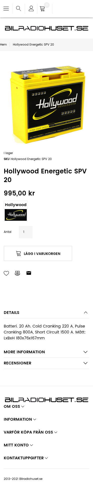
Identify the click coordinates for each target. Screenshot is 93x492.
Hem (3, 44)
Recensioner (17, 363)
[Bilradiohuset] (46, 28)
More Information (24, 352)
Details (11, 312)
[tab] (46, 314)
